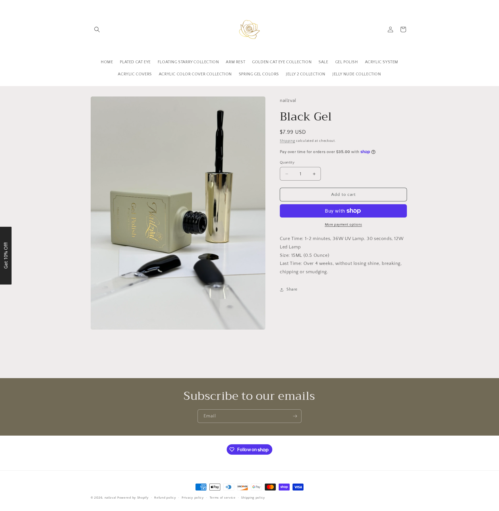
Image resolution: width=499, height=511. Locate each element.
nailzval (110, 497)
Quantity (287, 162)
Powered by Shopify (133, 497)
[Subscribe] (294, 416)
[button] (97, 29)
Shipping (287, 141)
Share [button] (291, 289)
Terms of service (223, 497)
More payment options (343, 224)
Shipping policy (253, 497)
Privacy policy (193, 497)
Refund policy (165, 497)
